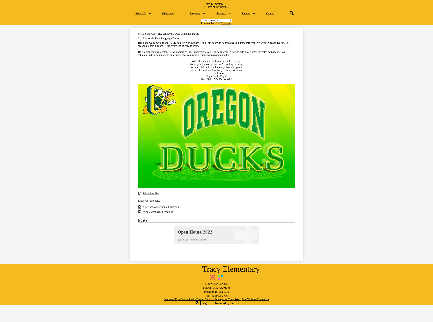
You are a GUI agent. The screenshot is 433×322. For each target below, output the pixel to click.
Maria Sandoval (146, 33)
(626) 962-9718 (220, 291)
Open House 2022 (195, 232)
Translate (226, 23)
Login (202, 303)
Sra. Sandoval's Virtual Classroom (161, 206)
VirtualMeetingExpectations (158, 211)
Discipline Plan (151, 193)
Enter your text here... (149, 200)
